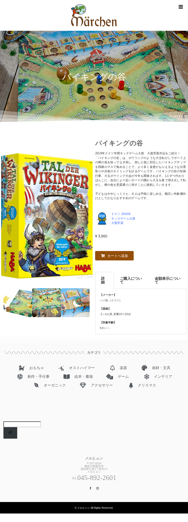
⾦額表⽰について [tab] (167, 280)
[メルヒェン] (94, 29)
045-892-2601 (96, 477)
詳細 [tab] (103, 280)
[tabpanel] (141, 311)
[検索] (10, 433)
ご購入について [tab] (131, 280)
